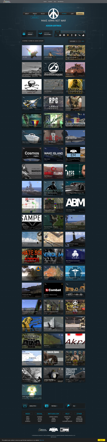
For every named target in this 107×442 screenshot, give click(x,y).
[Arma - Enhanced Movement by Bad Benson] (75, 154)
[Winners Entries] (60, 35)
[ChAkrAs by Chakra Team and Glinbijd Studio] (75, 341)
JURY (72, 13)
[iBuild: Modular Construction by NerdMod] (75, 256)
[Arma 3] (53, 429)
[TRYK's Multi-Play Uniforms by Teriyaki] (53, 188)
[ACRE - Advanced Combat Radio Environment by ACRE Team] (75, 86)
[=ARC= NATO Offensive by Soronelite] (53, 137)
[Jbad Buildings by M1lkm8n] (53, 86)
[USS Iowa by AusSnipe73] (32, 188)
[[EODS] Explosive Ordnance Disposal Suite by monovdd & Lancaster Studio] (75, 290)
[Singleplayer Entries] (72, 35)
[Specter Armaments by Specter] (32, 324)
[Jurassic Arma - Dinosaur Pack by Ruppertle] (53, 357)
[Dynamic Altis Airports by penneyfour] (32, 357)
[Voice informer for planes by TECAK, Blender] (75, 239)
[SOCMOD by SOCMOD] (32, 171)
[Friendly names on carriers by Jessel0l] (75, 103)
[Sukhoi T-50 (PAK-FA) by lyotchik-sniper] (32, 103)
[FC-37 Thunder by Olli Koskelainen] (53, 324)
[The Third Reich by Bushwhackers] (32, 374)
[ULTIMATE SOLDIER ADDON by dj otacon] (32, 256)
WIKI (67, 419)
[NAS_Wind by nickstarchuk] (32, 239)
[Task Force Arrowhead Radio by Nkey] (53, 307)
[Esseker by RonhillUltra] (32, 341)
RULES (43, 13)
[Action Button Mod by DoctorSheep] (75, 205)
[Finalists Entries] (64, 35)
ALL (56, 35)
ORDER (82, 41)
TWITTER (40, 418)
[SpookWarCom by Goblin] (32, 86)
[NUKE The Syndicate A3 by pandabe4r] (32, 391)
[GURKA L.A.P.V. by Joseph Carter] (75, 69)
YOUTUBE (39, 419)
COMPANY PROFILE (53, 416)
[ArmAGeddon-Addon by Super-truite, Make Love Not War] (53, 69)
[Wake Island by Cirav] (53, 154)
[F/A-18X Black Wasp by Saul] (53, 374)
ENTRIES (64, 13)
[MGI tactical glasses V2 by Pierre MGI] (75, 222)
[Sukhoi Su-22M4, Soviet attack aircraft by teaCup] (32, 69)
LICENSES (79, 416)
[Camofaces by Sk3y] (75, 171)
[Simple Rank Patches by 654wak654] (75, 52)
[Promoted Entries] (68, 35)
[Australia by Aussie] (53, 273)
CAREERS (53, 419)
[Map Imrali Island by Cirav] (53, 171)
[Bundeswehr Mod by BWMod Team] (32, 290)
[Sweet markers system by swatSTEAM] (53, 205)
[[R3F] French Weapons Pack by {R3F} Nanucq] (32, 120)
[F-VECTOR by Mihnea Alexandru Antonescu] (75, 137)
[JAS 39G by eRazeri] (32, 52)
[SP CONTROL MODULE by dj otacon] (53, 256)
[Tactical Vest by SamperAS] (32, 222)
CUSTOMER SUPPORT (67, 421)
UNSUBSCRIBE (79, 419)
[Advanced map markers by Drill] (32, 205)
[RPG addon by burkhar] (53, 103)
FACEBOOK (39, 416)
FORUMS (67, 418)
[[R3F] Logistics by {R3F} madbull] (75, 120)
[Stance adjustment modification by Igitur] (75, 324)
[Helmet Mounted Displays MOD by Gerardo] (32, 307)
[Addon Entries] (79, 35)
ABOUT (27, 13)
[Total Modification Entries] (83, 35)
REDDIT (39, 421)
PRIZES (35, 13)
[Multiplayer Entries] (75, 35)
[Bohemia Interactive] (42, 429)
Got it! (101, 440)
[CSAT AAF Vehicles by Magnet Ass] (53, 239)
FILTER (57, 31)
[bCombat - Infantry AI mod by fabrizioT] (53, 290)
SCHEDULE (27, 421)
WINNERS (80, 13)
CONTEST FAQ (67, 416)
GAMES (53, 418)
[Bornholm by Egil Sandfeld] (53, 341)
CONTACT (53, 421)
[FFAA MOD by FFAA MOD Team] (75, 357)
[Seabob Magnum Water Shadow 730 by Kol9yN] (75, 188)
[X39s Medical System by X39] (75, 273)
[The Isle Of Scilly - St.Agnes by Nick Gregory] (53, 222)
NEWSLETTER (79, 418)
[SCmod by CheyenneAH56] (32, 273)
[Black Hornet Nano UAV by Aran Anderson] (32, 137)
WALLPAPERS (79, 421)
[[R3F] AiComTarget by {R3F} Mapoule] (53, 120)
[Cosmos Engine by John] (32, 154)
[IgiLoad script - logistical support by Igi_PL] (75, 307)
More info (42, 440)
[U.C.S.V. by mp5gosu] (75, 374)
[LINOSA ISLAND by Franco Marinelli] (53, 52)
